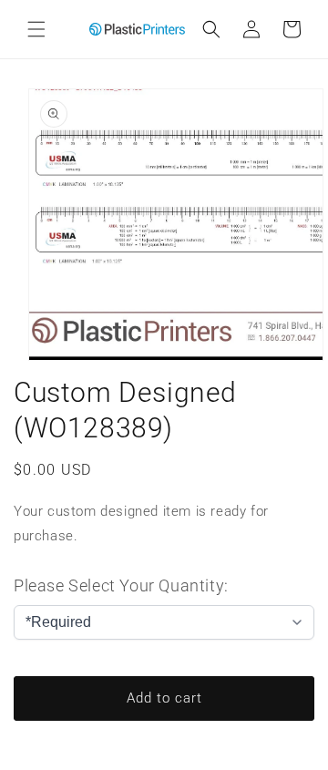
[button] (36, 29)
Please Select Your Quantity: (121, 585)
